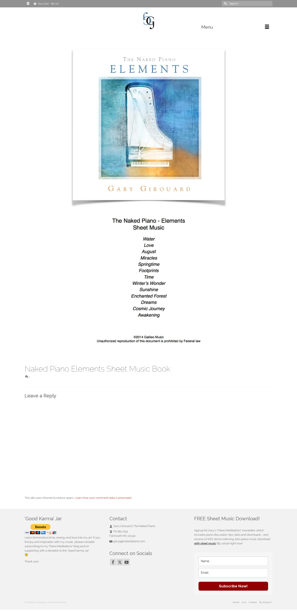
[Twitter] (120, 562)
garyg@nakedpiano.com (129, 541)
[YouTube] (126, 562)
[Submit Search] (225, 3)
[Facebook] (113, 562)
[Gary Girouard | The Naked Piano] (149, 21)
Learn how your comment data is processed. (103, 497)
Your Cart (48, 3)
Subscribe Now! (233, 586)
